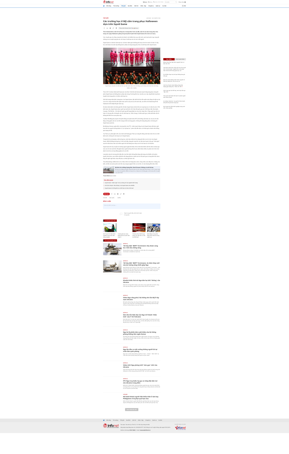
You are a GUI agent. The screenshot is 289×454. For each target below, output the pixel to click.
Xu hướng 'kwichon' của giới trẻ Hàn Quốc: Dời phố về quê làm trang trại (174, 101)
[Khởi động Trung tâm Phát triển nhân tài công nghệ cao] (153, 227)
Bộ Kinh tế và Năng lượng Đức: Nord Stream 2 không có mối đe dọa (134, 167)
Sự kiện (164, 6)
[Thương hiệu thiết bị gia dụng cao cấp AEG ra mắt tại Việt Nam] (139, 227)
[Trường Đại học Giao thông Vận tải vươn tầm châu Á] (124, 227)
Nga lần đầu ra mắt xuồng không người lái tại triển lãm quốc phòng (140, 350)
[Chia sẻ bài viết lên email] (110, 28)
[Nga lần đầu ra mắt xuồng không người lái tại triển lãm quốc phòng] (112, 353)
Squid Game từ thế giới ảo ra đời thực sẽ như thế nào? (119, 188)
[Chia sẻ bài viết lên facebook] (104, 28)
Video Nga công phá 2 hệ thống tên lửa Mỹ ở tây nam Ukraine (141, 299)
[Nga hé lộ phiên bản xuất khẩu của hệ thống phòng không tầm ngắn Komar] (112, 335)
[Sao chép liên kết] (113, 28)
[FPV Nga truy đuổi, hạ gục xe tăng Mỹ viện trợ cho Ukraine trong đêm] (112, 384)
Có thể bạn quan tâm (110, 220)
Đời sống (108, 6)
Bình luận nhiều (180, 59)
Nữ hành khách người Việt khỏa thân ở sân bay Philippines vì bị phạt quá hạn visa (140, 398)
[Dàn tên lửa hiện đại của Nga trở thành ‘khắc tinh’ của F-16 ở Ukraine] (112, 318)
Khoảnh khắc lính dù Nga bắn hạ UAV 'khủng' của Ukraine (141, 281)
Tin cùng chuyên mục (110, 240)
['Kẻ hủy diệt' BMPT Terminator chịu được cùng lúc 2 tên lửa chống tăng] (112, 249)
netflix (119, 197)
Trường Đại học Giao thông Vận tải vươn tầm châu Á (124, 235)
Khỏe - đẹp (143, 6)
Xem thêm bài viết (132, 409)
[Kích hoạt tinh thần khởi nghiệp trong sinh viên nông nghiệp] (109, 227)
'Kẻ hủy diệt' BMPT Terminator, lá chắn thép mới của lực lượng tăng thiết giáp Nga (141, 264)
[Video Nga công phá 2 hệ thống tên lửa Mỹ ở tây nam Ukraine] (112, 301)
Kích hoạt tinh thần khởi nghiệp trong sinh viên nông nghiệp (109, 235)
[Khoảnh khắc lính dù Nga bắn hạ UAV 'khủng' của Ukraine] (112, 284)
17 (182, 86)
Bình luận (106, 194)
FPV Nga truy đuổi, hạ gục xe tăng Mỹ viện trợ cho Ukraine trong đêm (140, 382)
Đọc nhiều (169, 59)
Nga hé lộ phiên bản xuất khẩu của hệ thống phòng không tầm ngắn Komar (139, 333)
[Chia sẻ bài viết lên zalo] (107, 28)
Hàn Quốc (111, 197)
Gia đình (130, 6)
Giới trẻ (136, 6)
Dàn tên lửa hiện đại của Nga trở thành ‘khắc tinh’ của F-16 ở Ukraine (140, 316)
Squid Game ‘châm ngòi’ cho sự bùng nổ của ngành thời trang (121, 182)
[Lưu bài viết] (116, 28)
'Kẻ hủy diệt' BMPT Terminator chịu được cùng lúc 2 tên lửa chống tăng (140, 247)
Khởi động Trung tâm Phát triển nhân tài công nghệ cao (153, 235)
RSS (185, 6)
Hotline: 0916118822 (159, 2)
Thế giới (123, 6)
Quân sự (158, 6)
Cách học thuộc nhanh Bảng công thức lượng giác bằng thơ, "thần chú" (173, 85)
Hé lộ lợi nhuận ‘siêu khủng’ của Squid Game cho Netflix (119, 185)
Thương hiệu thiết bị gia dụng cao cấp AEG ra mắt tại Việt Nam (138, 235)
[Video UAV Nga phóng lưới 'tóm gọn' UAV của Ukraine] (112, 368)
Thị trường (116, 6)
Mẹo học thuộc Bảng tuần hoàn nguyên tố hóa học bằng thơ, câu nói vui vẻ (174, 80)
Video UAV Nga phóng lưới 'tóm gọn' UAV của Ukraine (140, 366)
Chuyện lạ (150, 6)
